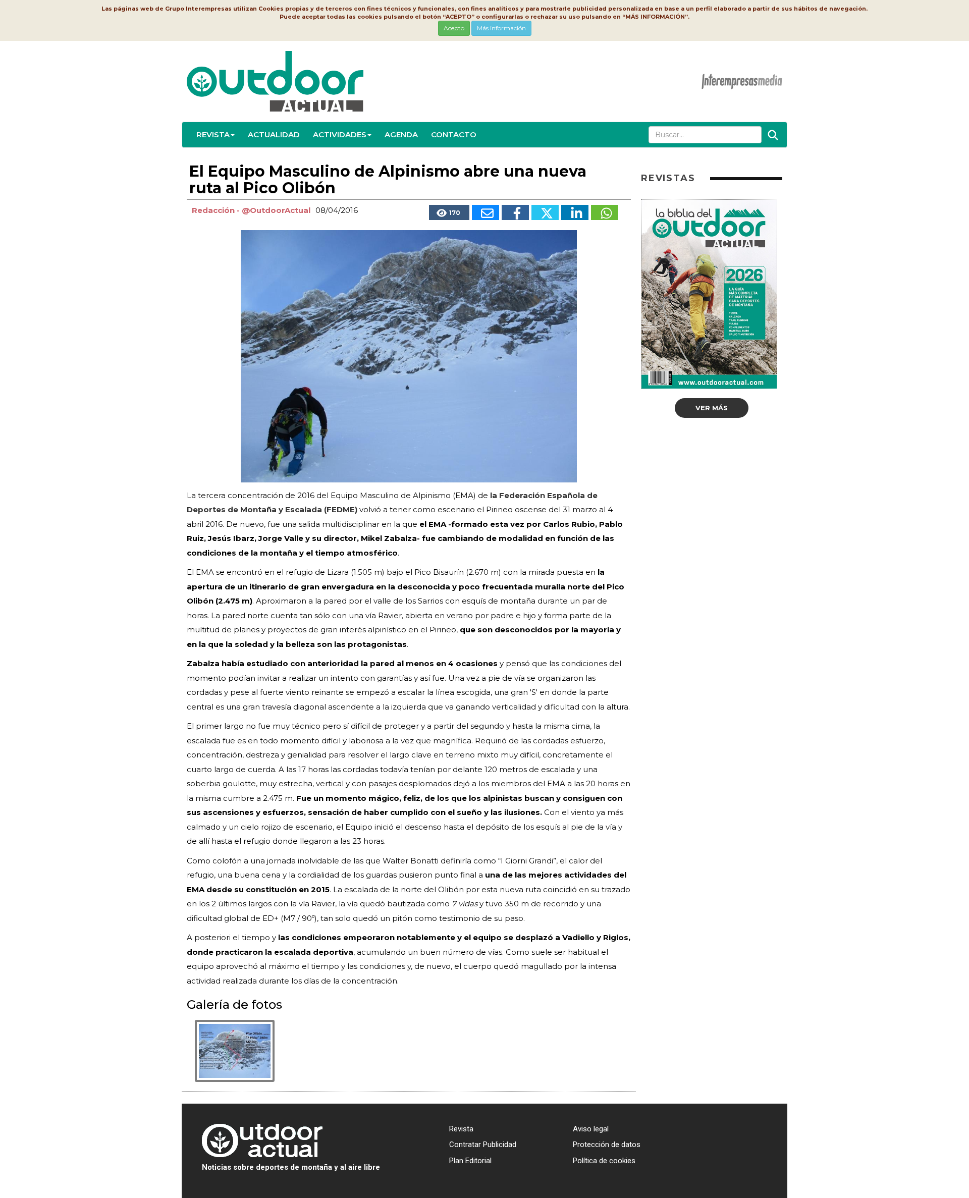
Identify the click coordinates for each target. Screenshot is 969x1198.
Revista (213, 134)
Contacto (453, 134)
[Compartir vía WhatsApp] (604, 212)
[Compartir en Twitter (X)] (545, 212)
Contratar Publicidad (482, 1144)
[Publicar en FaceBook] (515, 212)
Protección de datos (606, 1144)
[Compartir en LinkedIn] (574, 212)
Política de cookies (604, 1160)
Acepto (454, 28)
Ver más (711, 408)
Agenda (401, 134)
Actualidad (274, 134)
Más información (501, 28)
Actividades (339, 134)
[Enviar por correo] (485, 212)
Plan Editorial (470, 1160)
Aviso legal (591, 1128)
